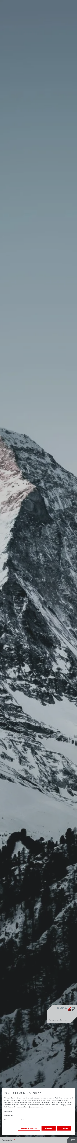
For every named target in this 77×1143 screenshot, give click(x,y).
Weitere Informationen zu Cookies (18, 1107)
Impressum (8, 1111)
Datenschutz (8, 1116)
